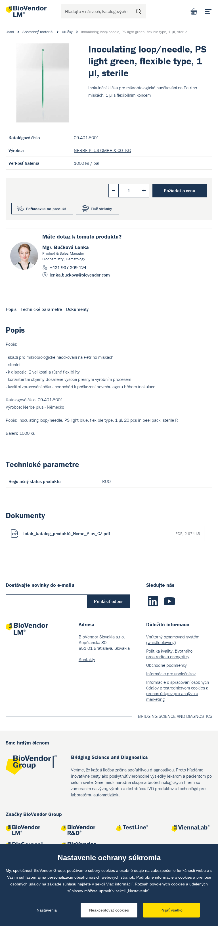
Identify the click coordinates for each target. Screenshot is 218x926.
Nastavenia (47, 910)
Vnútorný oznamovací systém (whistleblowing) (172, 639)
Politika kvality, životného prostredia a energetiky (169, 653)
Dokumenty (77, 309)
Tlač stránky (101, 208)
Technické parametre (41, 309)
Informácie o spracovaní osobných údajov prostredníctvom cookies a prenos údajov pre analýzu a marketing (177, 690)
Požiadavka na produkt (46, 208)
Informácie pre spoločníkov (171, 673)
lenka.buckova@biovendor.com (80, 275)
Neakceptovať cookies (109, 910)
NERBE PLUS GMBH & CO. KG (102, 150)
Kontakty (87, 659)
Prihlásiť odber (108, 601)
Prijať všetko (171, 910)
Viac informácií (119, 884)
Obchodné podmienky (166, 665)
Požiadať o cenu (179, 190)
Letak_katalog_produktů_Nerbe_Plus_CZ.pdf (111, 533)
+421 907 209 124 (68, 267)
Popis (11, 309)
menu (208, 11)
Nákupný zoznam (194, 11)
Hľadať (139, 11)
